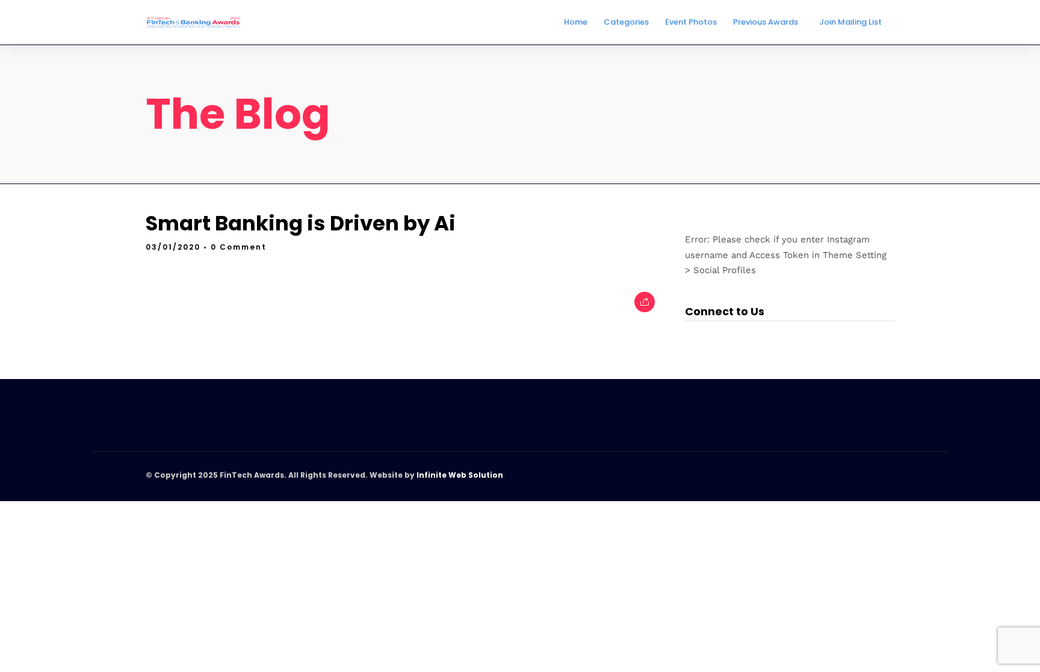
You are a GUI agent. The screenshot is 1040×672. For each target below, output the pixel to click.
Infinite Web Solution (459, 475)
